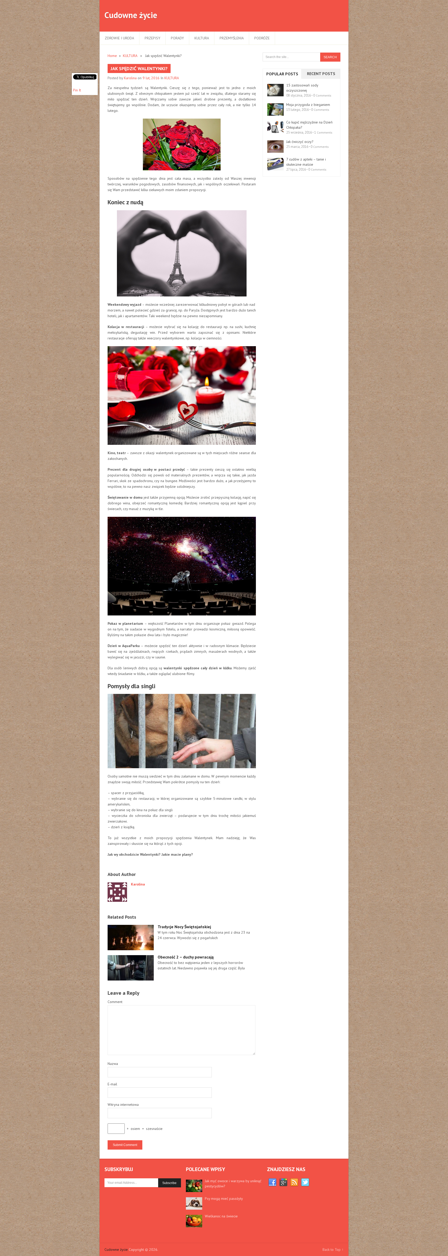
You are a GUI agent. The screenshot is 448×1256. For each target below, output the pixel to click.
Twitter (305, 1182)
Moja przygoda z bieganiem (308, 104)
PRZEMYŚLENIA (232, 38)
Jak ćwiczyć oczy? (299, 141)
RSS (294, 1182)
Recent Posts (321, 73)
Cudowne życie (130, 15)
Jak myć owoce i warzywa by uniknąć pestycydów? (233, 1183)
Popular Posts (282, 73)
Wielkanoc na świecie (221, 1216)
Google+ (283, 1182)
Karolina (130, 78)
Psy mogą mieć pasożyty (224, 1198)
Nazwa (113, 1063)
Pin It (77, 90)
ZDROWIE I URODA (119, 38)
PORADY (177, 38)
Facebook (272, 1182)
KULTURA (201, 38)
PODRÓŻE (262, 38)
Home (112, 55)
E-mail (112, 1084)
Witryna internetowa (123, 1104)
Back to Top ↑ (333, 1249)
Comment (115, 1001)
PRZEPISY (152, 38)
